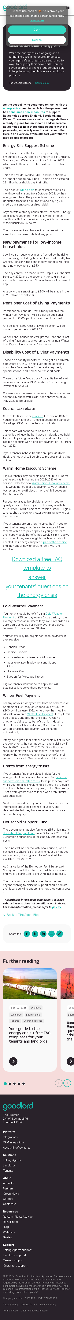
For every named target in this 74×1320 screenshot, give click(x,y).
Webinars (9, 1232)
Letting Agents (12, 1160)
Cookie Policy (29, 1304)
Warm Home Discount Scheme (51, 483)
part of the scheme (55, 542)
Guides (7, 1237)
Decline (37, 39)
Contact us (9, 1203)
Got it (37, 29)
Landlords (9, 1165)
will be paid (27, 189)
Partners (8, 1188)
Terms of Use (10, 1310)
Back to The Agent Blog (23, 915)
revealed (37, 416)
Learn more (37, 20)
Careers (8, 1198)
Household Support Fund (19, 833)
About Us (8, 1183)
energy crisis (12, 108)
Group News (11, 1193)
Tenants (8, 1170)
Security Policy (48, 1304)
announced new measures (27, 112)
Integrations (10, 1137)
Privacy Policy (10, 1304)
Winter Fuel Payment (40, 714)
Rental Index (10, 1221)
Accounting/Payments (16, 1147)
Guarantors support (15, 1265)
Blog (6, 1226)
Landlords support (14, 1255)
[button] (59, 1083)
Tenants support (13, 1260)
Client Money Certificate (34, 1310)
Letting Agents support (17, 1249)
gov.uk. (57, 907)
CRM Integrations (13, 1142)
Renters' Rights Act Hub (18, 1216)
